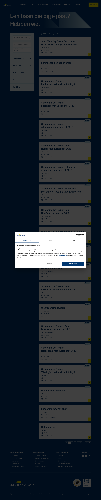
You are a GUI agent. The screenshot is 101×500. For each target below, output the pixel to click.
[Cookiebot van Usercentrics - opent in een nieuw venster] (77, 235)
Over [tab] (74, 240)
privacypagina (63, 255)
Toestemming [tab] (27, 240)
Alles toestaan (73, 263)
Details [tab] (50, 240)
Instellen (49, 263)
